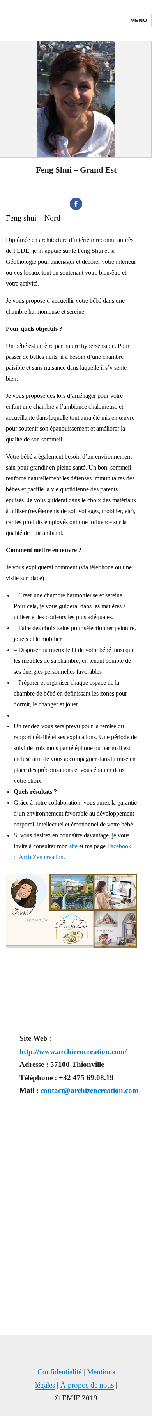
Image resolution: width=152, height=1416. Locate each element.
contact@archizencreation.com (89, 1090)
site (73, 846)
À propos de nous (87, 1385)
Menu (138, 20)
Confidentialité (59, 1372)
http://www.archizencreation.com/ (73, 1051)
